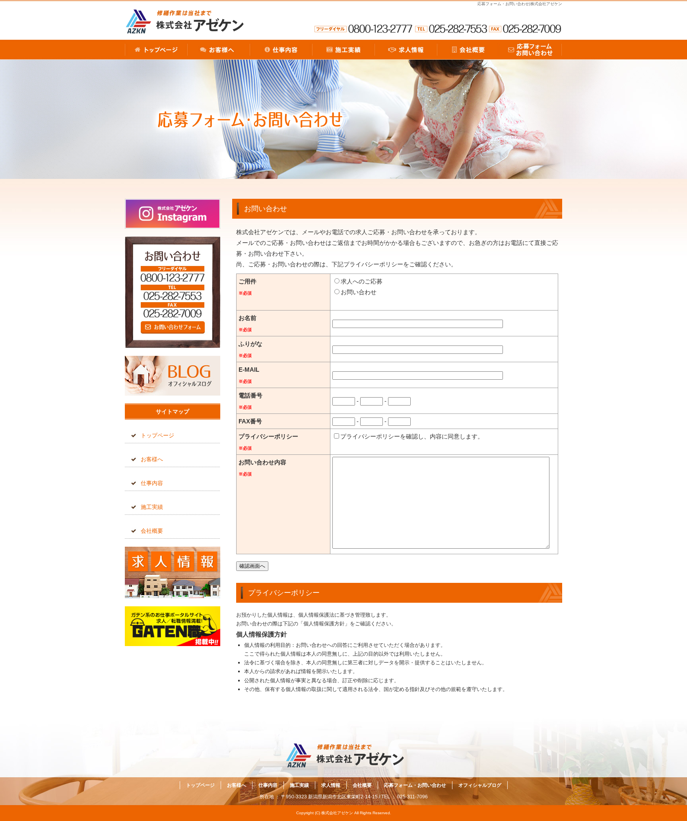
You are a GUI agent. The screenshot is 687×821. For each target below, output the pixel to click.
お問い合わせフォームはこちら (172, 292)
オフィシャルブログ (172, 376)
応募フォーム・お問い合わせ (530, 50)
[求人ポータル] (172, 644)
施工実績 (343, 50)
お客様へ (218, 50)
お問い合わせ (358, 292)
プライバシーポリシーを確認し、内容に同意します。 (411, 436)
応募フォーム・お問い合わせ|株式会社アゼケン (519, 4)
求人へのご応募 (361, 281)
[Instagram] (172, 226)
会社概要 (468, 50)
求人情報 (406, 50)
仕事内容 (281, 50)
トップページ (156, 50)
